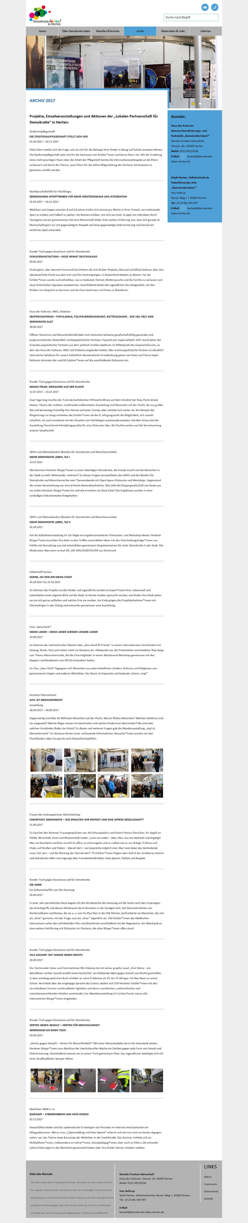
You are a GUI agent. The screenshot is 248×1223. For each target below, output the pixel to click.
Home (42, 31)
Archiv (140, 31)
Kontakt (208, 1198)
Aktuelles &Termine (107, 31)
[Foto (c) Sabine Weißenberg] (46, 760)
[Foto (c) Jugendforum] (46, 1080)
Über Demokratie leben (76, 31)
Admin (208, 1176)
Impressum (210, 1184)
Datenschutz (211, 1191)
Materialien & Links (173, 31)
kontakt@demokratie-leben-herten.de (141, 1212)
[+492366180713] (214, 7)
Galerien (206, 31)
